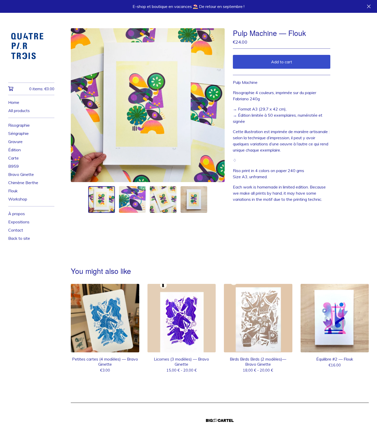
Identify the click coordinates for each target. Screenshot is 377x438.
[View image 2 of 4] (132, 199)
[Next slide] (217, 105)
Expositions (18, 221)
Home (13, 102)
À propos (16, 213)
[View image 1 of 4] (101, 199)
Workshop (17, 199)
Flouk (13, 190)
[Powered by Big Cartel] (220, 420)
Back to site (19, 238)
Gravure (15, 141)
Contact (15, 230)
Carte (13, 158)
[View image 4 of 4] (194, 199)
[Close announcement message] (369, 6)
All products (19, 110)
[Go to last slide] (78, 105)
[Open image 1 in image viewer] (148, 105)
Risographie (19, 125)
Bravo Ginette (21, 174)
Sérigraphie (18, 133)
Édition (14, 149)
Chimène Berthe (23, 182)
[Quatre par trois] (31, 51)
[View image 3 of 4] (163, 199)
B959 (13, 166)
